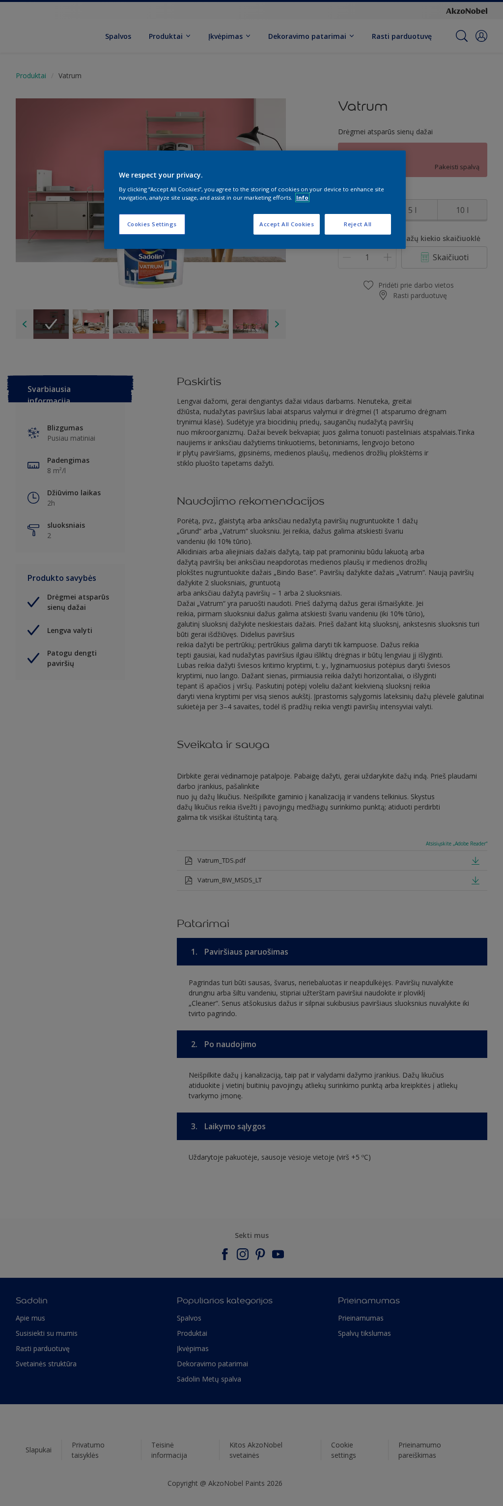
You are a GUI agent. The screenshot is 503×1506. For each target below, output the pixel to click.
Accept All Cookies (286, 224)
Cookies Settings (152, 224)
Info (302, 197)
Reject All (358, 224)
